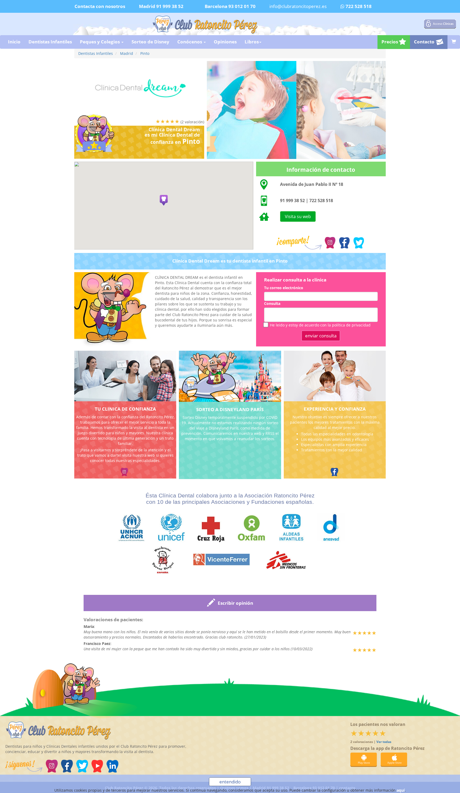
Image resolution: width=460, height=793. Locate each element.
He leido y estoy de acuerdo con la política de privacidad (320, 325)
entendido (230, 782)
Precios (390, 42)
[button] (164, 200)
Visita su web (298, 216)
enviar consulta (320, 336)
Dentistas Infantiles (50, 42)
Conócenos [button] (190, 42)
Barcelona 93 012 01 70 (230, 6)
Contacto (425, 42)
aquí (401, 790)
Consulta (272, 303)
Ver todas (383, 741)
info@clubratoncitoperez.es (298, 6)
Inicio (14, 42)
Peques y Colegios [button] (100, 42)
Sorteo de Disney (150, 42)
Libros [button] (252, 42)
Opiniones (225, 42)
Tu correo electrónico (283, 287)
